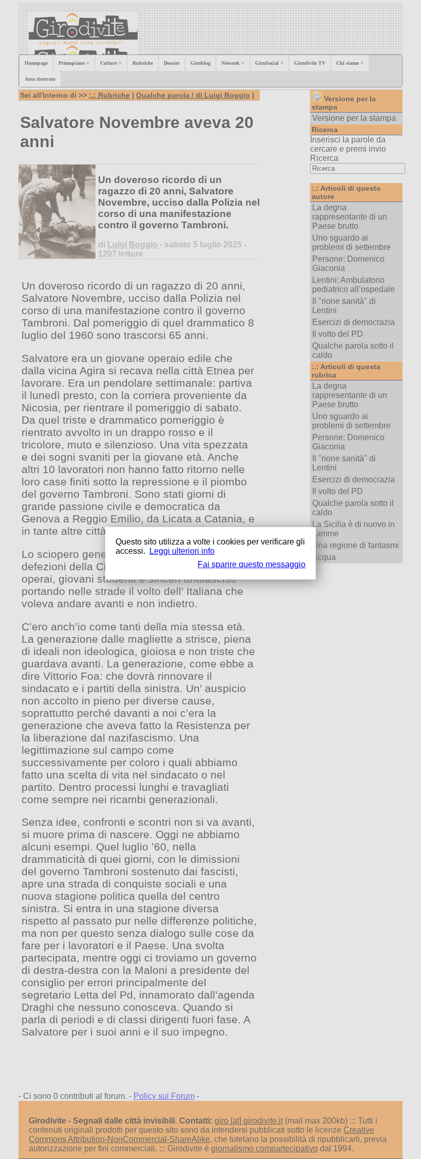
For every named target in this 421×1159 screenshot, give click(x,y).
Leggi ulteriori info (182, 551)
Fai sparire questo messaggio (251, 564)
